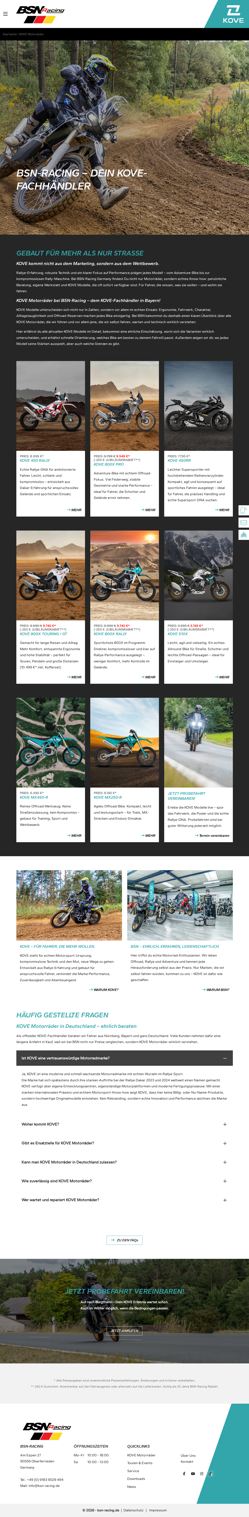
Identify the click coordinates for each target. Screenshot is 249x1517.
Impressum (158, 1510)
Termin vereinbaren (213, 835)
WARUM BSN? (217, 990)
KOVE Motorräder (141, 1455)
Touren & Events (140, 1463)
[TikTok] (210, 1473)
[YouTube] (192, 1473)
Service (133, 1471)
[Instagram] (201, 1473)
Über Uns (188, 1455)
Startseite (10, 34)
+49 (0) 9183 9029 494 (45, 1480)
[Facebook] (184, 1473)
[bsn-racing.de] (40, 14)
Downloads (136, 1479)
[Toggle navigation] (5, 14)
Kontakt (187, 1461)
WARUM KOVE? (105, 990)
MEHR (76, 510)
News (131, 1487)
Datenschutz (133, 1510)
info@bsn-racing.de (44, 1486)
